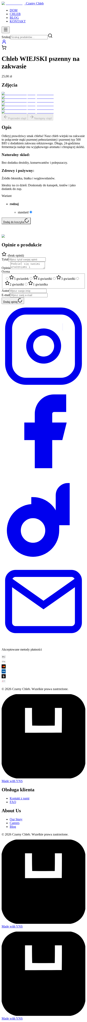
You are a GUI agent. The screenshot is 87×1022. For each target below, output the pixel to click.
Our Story (16, 819)
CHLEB (15, 14)
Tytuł (5, 259)
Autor (5, 290)
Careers (14, 823)
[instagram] (43, 387)
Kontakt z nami (19, 798)
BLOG (14, 17)
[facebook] (43, 472)
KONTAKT (18, 21)
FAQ (13, 802)
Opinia (6, 268)
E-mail (6, 295)
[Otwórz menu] (6, 29)
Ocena (6, 271)
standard (23, 212)
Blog (13, 826)
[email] (43, 642)
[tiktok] (43, 557)
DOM (13, 10)
